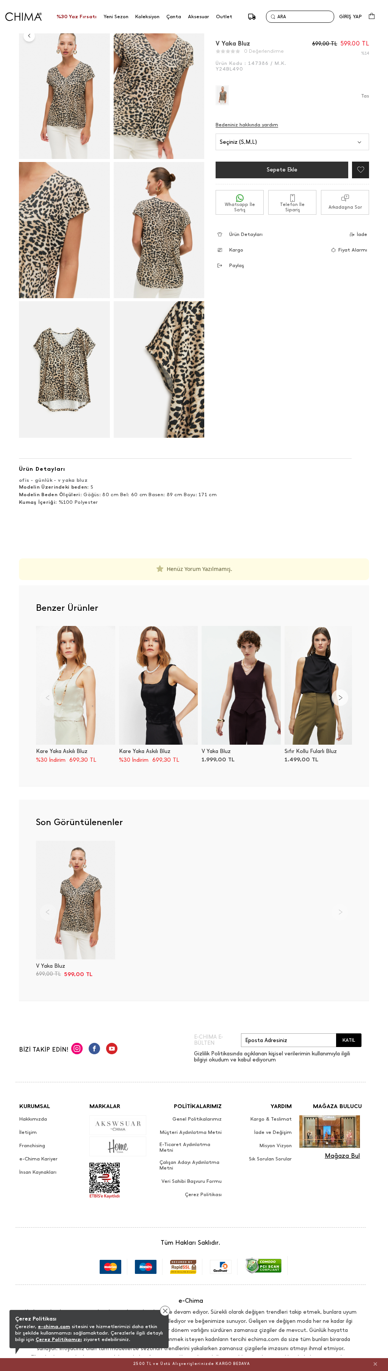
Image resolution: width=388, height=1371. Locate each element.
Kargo (236, 250)
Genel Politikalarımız (197, 1119)
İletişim (28, 1132)
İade (362, 234)
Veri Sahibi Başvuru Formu (191, 1181)
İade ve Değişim (273, 1132)
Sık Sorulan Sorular (270, 1159)
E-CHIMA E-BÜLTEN (208, 1040)
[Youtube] (111, 1049)
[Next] (340, 697)
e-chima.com (54, 1326)
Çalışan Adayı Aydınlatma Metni (189, 1165)
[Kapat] (375, 1363)
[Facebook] (94, 1049)
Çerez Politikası (203, 1194)
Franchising (32, 1145)
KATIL (349, 1040)
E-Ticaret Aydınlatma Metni (185, 1147)
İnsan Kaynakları (37, 1172)
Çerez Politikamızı (59, 1339)
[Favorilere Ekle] (358, 170)
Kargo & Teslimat (271, 1119)
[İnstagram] (77, 1049)
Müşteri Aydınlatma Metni (191, 1132)
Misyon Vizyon (276, 1145)
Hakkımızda (33, 1119)
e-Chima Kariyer (38, 1159)
